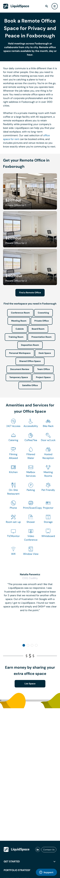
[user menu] (55, 6)
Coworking (43, 312)
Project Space (43, 377)
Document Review (19, 369)
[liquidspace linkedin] (37, 849)
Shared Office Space (30, 361)
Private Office (41, 321)
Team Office (43, 369)
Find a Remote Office (30, 292)
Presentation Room (41, 337)
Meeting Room (18, 321)
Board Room (38, 329)
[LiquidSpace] (17, 849)
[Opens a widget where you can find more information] (46, 872)
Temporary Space (18, 377)
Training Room (15, 337)
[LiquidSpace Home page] (16, 6)
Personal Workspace (20, 353)
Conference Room (20, 312)
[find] (47, 6)
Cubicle (20, 329)
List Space (30, 683)
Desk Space (45, 353)
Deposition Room (30, 345)
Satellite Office (30, 385)
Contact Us (49, 849)
